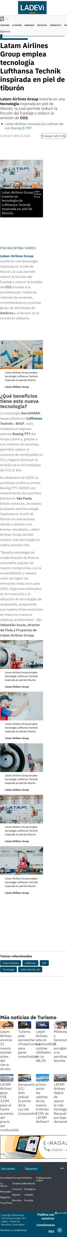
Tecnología (8, 969)
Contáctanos (46, 1225)
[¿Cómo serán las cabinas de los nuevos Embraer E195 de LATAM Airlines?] (42, 1078)
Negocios (42, 25)
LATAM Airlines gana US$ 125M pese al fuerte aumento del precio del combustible (9, 1107)
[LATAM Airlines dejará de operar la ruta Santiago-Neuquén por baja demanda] (60, 1078)
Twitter (28, 1177)
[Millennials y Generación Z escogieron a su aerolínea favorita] (60, 1025)
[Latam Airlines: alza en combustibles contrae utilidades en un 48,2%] (42, 1025)
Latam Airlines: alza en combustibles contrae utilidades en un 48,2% (46, 1046)
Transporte (18, 1177)
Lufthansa (34, 418)
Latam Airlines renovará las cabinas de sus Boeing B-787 (34, 125)
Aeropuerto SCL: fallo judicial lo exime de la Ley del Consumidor (27, 1099)
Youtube (28, 1200)
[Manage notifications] (59, 1230)
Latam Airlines (10, 963)
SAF (44, 963)
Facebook (29, 1183)
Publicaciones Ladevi (43, 1179)
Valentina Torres (21, 248)
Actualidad (6, 1177)
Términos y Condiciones (13, 1230)
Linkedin (28, 1194)
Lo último (17, 25)
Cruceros (17, 1189)
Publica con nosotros (45, 1216)
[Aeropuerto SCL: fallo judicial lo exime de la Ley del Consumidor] (24, 1078)
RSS (51, 1231)
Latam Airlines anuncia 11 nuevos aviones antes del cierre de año (6, 1050)
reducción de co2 (30, 969)
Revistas (17, 1200)
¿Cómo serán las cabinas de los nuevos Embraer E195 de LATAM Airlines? (42, 1103)
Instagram (30, 1189)
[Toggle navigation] (6, 19)
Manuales (29, 25)
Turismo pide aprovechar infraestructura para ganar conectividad (29, 1044)
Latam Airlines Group (17, 256)
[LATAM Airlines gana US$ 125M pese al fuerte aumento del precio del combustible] (6, 1078)
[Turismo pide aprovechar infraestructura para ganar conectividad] (24, 1025)
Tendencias (18, 1183)
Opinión (16, 1194)
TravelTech (55, 25)
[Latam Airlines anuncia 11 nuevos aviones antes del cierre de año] (6, 1025)
